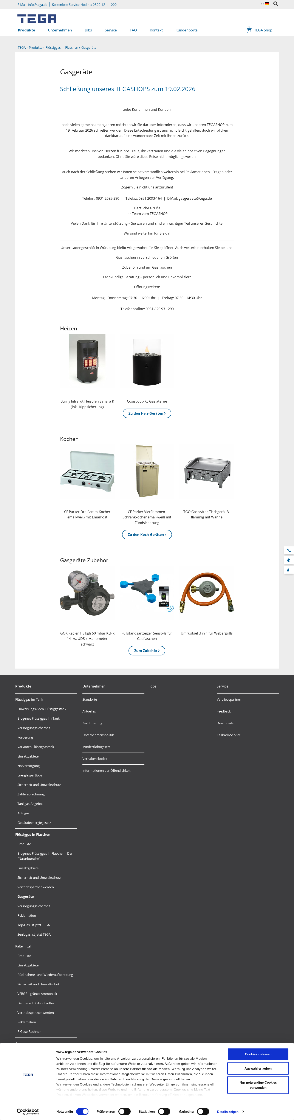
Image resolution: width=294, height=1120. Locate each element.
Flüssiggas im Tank (29, 699)
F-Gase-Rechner (29, 1031)
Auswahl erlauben (258, 1068)
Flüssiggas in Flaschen (32, 834)
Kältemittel (23, 946)
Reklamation (26, 915)
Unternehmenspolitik (98, 735)
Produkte (26, 30)
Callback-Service (229, 735)
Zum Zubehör (145, 650)
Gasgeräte (25, 896)
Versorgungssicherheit (33, 728)
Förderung (25, 737)
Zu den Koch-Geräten (146, 534)
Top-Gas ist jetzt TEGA (33, 925)
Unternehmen (60, 30)
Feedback (224, 711)
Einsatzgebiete (28, 756)
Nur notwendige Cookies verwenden (258, 1085)
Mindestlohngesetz (96, 747)
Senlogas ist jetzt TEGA (34, 934)
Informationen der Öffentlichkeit (106, 770)
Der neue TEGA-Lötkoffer (35, 1003)
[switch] (124, 1111)
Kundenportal (187, 30)
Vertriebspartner (229, 699)
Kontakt (156, 30)
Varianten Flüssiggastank (35, 747)
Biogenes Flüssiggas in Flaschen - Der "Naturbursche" (45, 856)
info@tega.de (37, 4)
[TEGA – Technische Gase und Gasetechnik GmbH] (36, 17)
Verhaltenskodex (94, 758)
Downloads (225, 723)
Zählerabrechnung (31, 794)
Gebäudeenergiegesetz (34, 822)
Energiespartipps (29, 775)
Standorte (89, 699)
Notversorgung (28, 766)
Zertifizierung (92, 723)
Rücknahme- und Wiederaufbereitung (45, 974)
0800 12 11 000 (105, 4)
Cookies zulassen (258, 1054)
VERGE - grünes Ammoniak (37, 993)
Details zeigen (227, 1111)
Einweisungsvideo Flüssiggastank (41, 709)
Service (111, 30)
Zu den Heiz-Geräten (145, 413)
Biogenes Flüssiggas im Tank (38, 718)
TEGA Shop (263, 30)
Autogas (23, 813)
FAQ (133, 30)
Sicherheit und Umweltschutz (39, 784)
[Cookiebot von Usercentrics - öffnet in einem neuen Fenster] (28, 1111)
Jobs (88, 30)
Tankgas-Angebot (30, 803)
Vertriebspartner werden (35, 887)
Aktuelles (89, 711)
